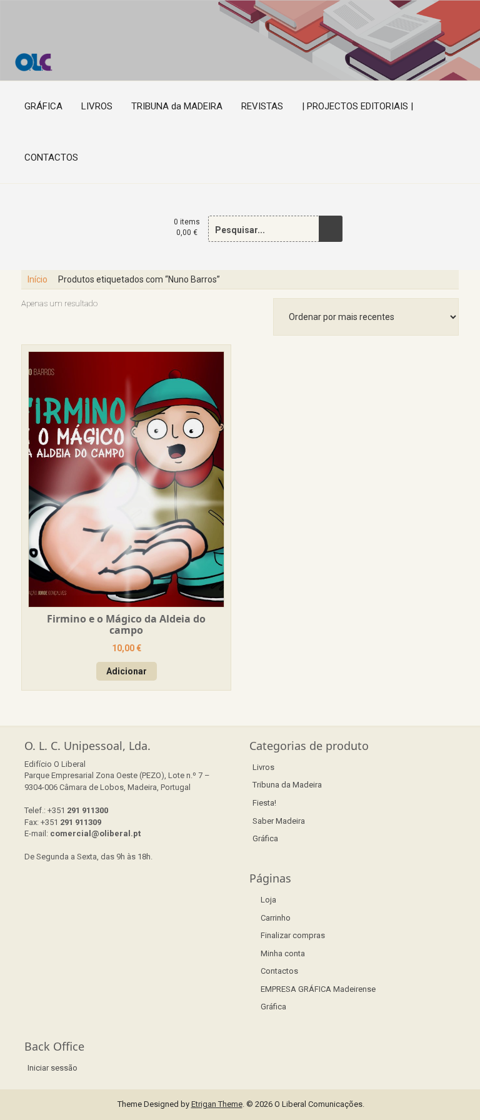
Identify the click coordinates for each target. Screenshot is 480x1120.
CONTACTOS (51, 157)
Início (38, 279)
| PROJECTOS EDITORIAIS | (357, 106)
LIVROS (96, 106)
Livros (263, 767)
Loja (268, 899)
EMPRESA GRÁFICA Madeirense (318, 989)
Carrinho (276, 917)
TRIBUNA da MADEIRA (176, 106)
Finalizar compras (293, 935)
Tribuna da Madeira (287, 784)
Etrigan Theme (216, 1104)
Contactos (279, 971)
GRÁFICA (43, 106)
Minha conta (283, 953)
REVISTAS (262, 106)
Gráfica (265, 838)
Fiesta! (264, 803)
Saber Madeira (278, 821)
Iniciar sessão (53, 1067)
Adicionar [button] (126, 671)
